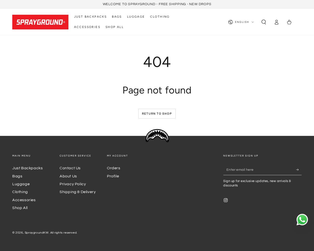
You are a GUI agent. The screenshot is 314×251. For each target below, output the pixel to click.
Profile (113, 176)
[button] (263, 22)
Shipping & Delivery (78, 192)
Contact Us (70, 168)
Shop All (20, 208)
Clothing (20, 192)
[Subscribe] (299, 169)
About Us (68, 176)
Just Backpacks (27, 168)
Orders (113, 168)
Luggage (21, 184)
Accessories (24, 200)
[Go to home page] (40, 22)
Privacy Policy (73, 184)
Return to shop (157, 113)
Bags (17, 176)
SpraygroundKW (37, 232)
